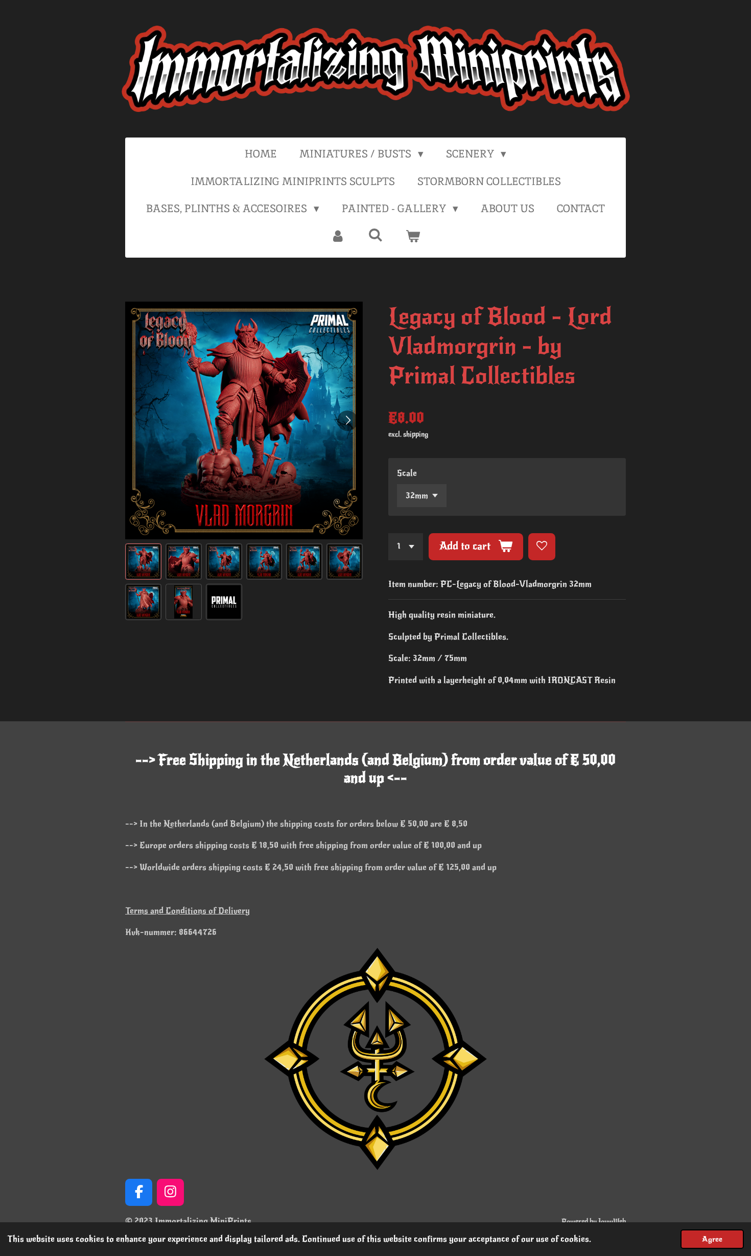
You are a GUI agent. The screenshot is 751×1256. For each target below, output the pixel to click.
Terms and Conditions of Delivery (187, 910)
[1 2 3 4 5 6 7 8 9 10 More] (405, 546)
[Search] (375, 235)
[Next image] (347, 420)
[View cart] (413, 236)
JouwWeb (612, 1221)
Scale (407, 473)
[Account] (338, 236)
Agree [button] (712, 1239)
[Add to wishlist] (541, 546)
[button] (143, 561)
